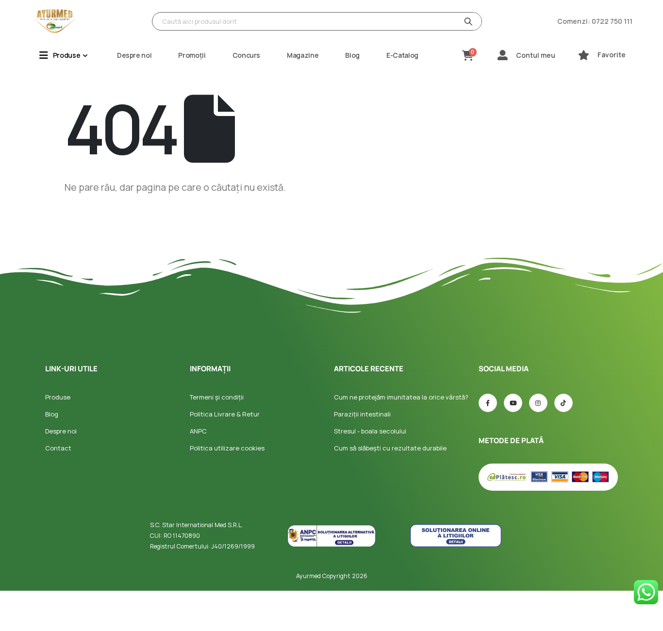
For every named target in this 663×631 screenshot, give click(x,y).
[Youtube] (513, 403)
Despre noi (134, 55)
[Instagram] (538, 403)
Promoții (191, 55)
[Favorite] (583, 55)
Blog (352, 55)
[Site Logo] (55, 21)
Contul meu (535, 55)
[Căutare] (467, 21)
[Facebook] (488, 403)
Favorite (611, 54)
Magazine (302, 55)
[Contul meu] (502, 55)
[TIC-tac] (563, 403)
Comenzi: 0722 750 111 (594, 21)
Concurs (246, 55)
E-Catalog (402, 55)
